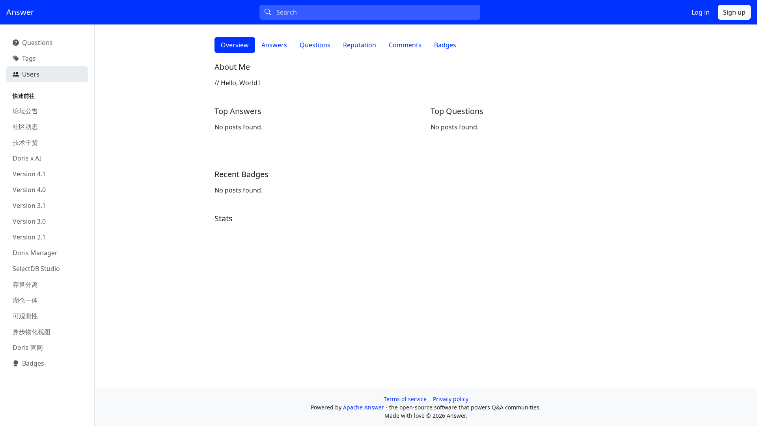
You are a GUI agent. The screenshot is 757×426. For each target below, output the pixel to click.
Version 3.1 (29, 205)
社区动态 (25, 126)
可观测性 (25, 316)
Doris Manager (35, 252)
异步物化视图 (31, 331)
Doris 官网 (28, 347)
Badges (445, 45)
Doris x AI (27, 158)
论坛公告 (25, 110)
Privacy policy (450, 399)
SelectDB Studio (36, 268)
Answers (274, 45)
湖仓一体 (25, 300)
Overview (235, 45)
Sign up (734, 12)
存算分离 (25, 284)
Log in (701, 12)
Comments (405, 45)
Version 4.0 (29, 189)
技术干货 (25, 142)
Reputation (359, 45)
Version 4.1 (29, 174)
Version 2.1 (29, 237)
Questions (315, 45)
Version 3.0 (29, 221)
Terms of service (405, 399)
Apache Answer (364, 407)
